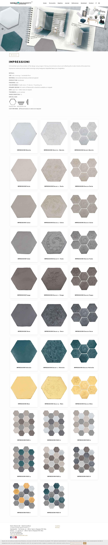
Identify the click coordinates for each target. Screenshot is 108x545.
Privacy (57, 527)
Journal (67, 3)
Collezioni (14, 55)
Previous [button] (2, 29)
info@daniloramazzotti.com (19, 535)
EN (99, 3)
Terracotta (52, 3)
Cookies (57, 526)
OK (84, 543)
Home (45, 3)
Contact (91, 3)
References (75, 3)
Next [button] (105, 29)
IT (96, 3)
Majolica (60, 3)
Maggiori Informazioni (76, 543)
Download (84, 3)
